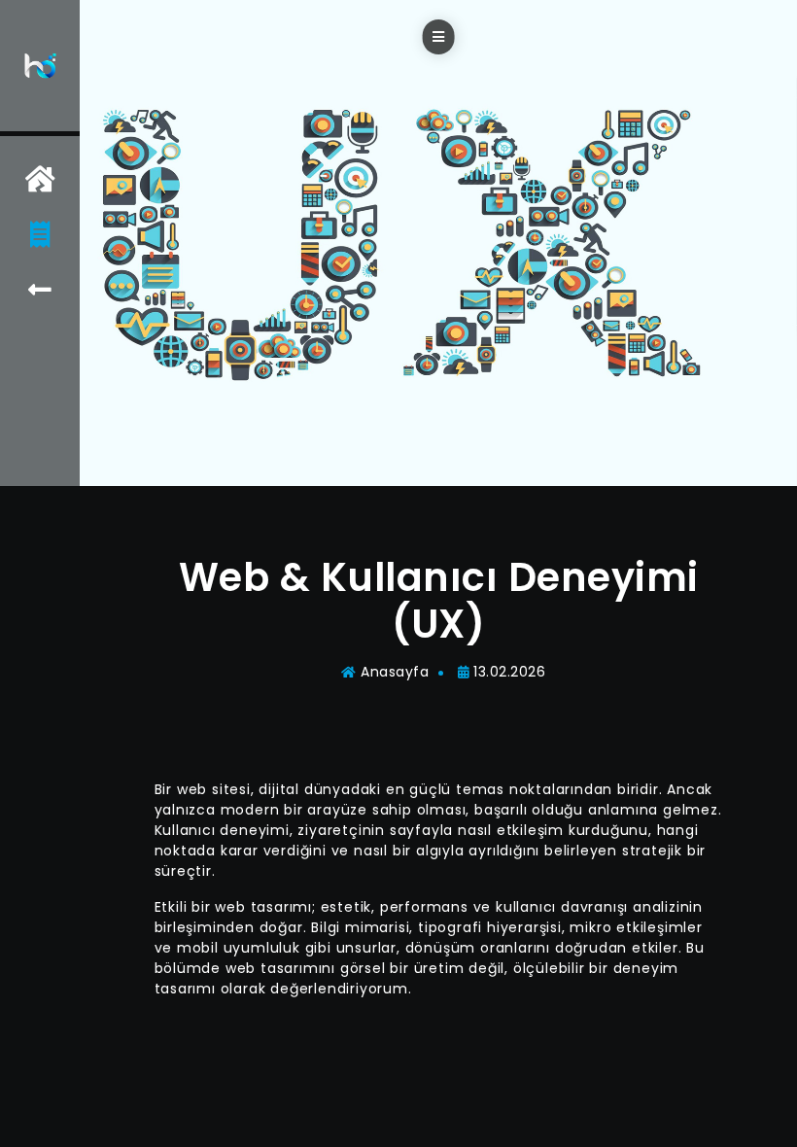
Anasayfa (395, 671)
